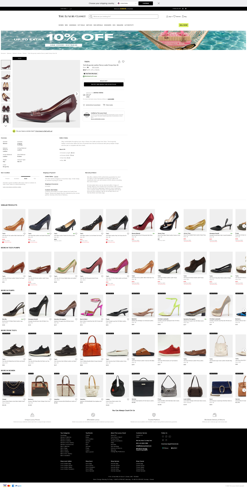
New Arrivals (98, 25)
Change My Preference (118, 451)
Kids (114, 25)
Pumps (25, 53)
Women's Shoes (17, 53)
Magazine (120, 25)
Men (66, 25)
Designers (107, 25)
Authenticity (129, 25)
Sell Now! (183, 25)
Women (61, 25)
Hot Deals (81, 25)
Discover (3, 53)
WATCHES (89, 25)
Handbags (72, 25)
